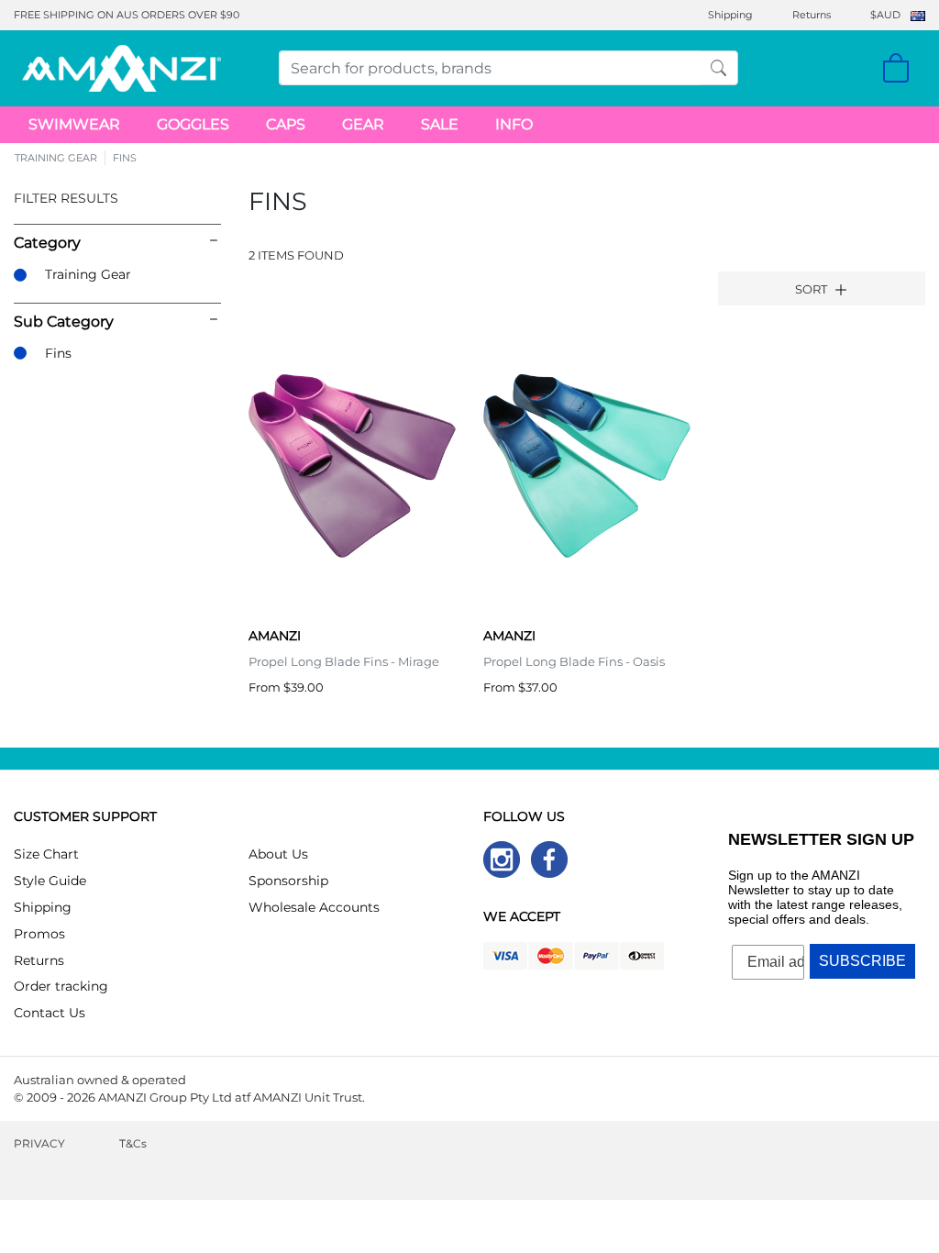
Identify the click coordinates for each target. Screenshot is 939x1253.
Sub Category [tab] (64, 321)
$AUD (885, 14)
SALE (439, 124)
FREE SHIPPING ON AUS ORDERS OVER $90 (126, 14)
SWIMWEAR (74, 124)
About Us (278, 854)
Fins (58, 353)
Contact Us (49, 1012)
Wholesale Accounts (314, 907)
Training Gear (88, 274)
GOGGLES (193, 124)
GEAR (363, 124)
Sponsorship (288, 880)
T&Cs (133, 1143)
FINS (125, 157)
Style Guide (50, 880)
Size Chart (46, 854)
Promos (39, 934)
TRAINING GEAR (56, 157)
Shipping (730, 14)
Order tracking (61, 986)
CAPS (285, 124)
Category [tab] (47, 242)
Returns (811, 14)
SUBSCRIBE (862, 961)
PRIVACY (39, 1143)
